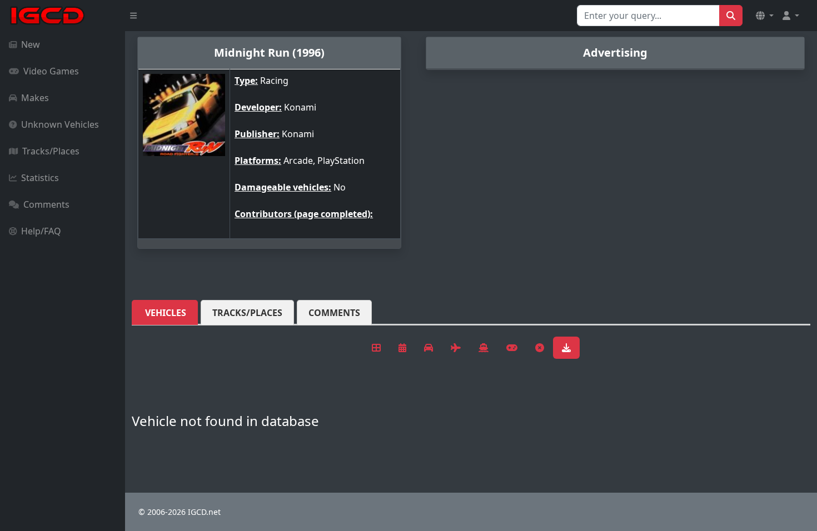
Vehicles (165, 313)
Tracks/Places (50, 151)
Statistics (40, 178)
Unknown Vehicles (60, 124)
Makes (35, 98)
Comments (46, 204)
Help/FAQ (41, 231)
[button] (764, 15)
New (30, 44)
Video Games (51, 71)
